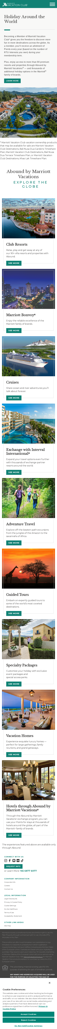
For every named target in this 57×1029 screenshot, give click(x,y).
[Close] (49, 983)
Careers (7, 886)
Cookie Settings (10, 906)
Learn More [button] (12, 81)
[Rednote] (18, 860)
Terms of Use (9, 912)
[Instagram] (5, 860)
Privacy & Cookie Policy (13, 902)
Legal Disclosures (10, 899)
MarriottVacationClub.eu (33, 957)
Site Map (7, 926)
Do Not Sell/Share (10, 909)
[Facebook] (9, 860)
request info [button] (13, 866)
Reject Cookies (28, 1020)
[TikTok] (22, 860)
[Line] (13, 860)
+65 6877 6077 (28, 871)
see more (13, 263)
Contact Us (8, 889)
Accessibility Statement (13, 916)
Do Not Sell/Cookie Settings (28, 1026)
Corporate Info (9, 882)
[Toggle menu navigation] (52, 5)
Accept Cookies (28, 1014)
